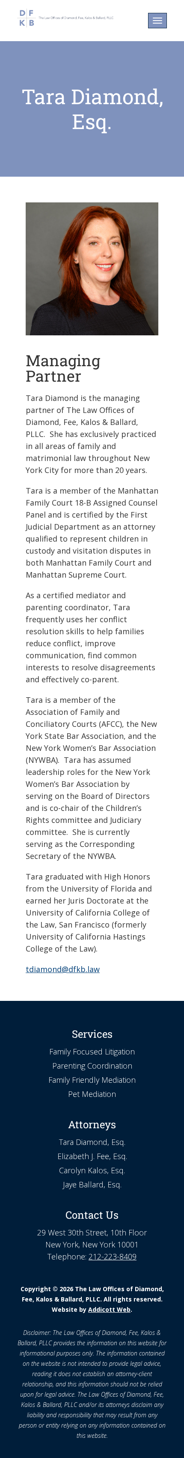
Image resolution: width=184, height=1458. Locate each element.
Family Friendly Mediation (92, 1080)
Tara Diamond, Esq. (92, 1142)
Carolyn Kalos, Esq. (92, 1170)
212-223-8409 (113, 1256)
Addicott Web (109, 1309)
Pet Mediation (92, 1094)
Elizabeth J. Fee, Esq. (92, 1156)
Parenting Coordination (92, 1065)
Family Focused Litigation (92, 1051)
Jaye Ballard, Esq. (92, 1184)
